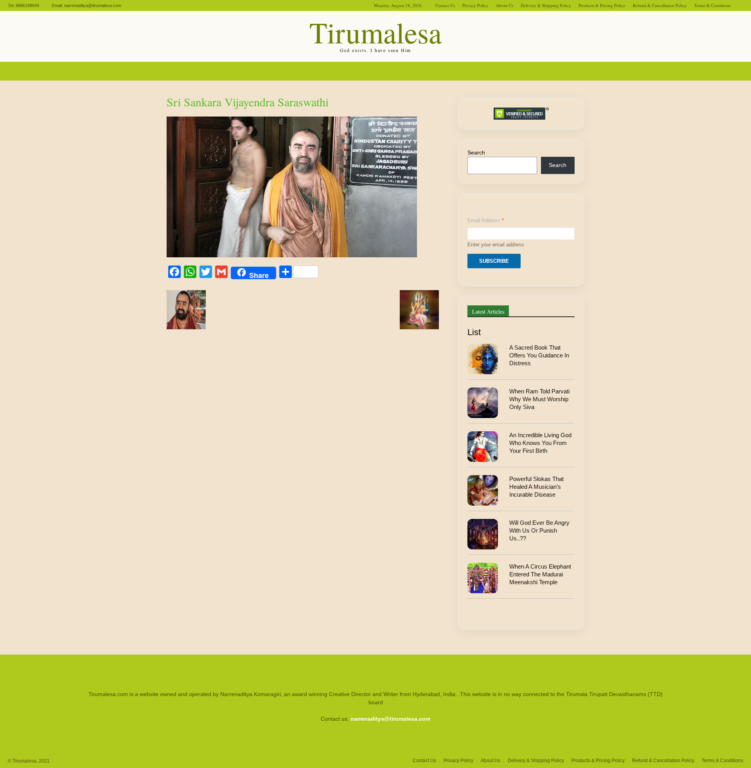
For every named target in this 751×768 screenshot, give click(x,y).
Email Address (485, 220)
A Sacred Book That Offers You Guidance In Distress (539, 355)
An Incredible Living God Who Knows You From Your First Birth (540, 443)
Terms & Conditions (712, 5)
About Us (504, 5)
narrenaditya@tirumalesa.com (92, 5)
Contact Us (445, 5)
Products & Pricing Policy (602, 5)
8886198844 (27, 5)
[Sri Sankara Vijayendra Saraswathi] (292, 255)
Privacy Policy (475, 5)
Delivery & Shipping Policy (546, 5)
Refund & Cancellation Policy (660, 5)
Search (476, 152)
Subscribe (494, 261)
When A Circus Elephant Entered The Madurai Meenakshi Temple (540, 574)
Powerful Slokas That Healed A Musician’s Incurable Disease (536, 487)
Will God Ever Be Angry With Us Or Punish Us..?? (539, 530)
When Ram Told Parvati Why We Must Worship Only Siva (539, 399)
